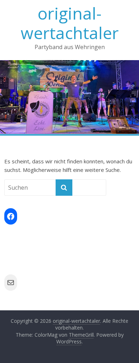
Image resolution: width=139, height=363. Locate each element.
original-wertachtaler (70, 23)
